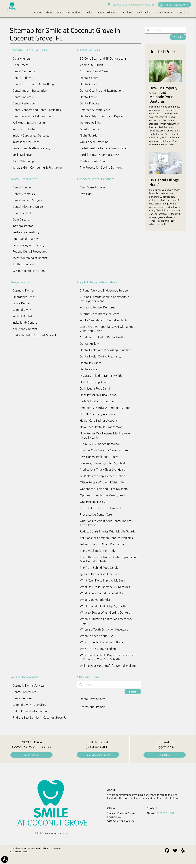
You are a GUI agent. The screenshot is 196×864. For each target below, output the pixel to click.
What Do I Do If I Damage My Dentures (105, 586)
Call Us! (176, 4)
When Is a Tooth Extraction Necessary (104, 629)
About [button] (49, 12)
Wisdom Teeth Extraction (29, 270)
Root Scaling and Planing (28, 245)
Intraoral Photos (23, 225)
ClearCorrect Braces (92, 187)
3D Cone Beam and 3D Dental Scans (103, 58)
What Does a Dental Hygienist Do (101, 593)
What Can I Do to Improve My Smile (103, 580)
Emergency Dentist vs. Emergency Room (105, 407)
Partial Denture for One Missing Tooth (104, 148)
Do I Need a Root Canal (95, 388)
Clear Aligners (21, 58)
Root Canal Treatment (27, 238)
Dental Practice (89, 103)
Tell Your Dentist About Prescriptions (103, 544)
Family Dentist (21, 303)
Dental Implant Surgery (27, 200)
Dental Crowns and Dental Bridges (35, 84)
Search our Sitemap (92, 706)
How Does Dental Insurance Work (101, 426)
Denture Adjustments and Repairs (101, 116)
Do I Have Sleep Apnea (94, 382)
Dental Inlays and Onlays (28, 206)
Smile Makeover (23, 154)
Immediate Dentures (26, 129)
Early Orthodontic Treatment (98, 401)
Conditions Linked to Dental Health (102, 337)
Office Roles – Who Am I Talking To (102, 482)
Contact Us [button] (183, 12)
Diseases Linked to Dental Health (101, 375)
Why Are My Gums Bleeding (98, 648)
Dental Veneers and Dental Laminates (37, 109)
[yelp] (183, 850)
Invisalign (86, 193)
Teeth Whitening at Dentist (30, 257)
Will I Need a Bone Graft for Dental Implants (108, 665)
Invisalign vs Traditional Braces (99, 456)
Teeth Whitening (23, 161)
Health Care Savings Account (98, 420)
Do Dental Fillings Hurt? (164, 182)
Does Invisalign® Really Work (98, 394)
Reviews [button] (127, 12)
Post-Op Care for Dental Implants (101, 508)
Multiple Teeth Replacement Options (103, 476)
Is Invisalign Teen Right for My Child (102, 463)
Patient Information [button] (68, 12)
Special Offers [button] (164, 12)
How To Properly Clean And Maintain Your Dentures (163, 94)
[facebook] (167, 850)
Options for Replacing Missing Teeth (103, 495)
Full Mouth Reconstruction (30, 122)
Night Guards (88, 135)
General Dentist (23, 309)
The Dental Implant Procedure (99, 550)
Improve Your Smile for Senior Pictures (104, 450)
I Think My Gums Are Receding (99, 443)
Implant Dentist (22, 316)
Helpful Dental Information (30, 711)
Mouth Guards (89, 129)
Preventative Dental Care (96, 514)
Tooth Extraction (23, 264)
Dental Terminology (92, 698)
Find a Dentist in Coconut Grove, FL (35, 335)
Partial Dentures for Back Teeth (100, 154)
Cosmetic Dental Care (94, 71)
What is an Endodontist (95, 599)
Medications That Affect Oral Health (103, 469)
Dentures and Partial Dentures (32, 116)
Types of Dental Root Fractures (99, 574)
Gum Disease (21, 219)
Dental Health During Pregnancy (100, 356)
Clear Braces (20, 64)
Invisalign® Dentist (25, 322)
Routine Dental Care (93, 161)
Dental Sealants (22, 213)
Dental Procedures (24, 691)
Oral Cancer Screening (94, 141)
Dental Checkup (90, 84)
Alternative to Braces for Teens (99, 313)
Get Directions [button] (31, 754)
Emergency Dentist (25, 296)
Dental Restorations (25, 103)
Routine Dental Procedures (30, 251)
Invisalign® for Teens (26, 141)
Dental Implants (23, 96)
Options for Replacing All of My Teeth (104, 488)
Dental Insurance (91, 362)
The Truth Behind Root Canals (99, 567)
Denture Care (88, 369)
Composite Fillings (91, 64)
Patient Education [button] (108, 12)
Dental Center (89, 77)
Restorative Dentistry (26, 232)
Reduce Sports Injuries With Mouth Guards (107, 531)
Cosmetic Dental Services (29, 685)
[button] (4, 859)
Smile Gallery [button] (144, 12)
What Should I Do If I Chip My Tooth (103, 606)
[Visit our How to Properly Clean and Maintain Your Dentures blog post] (165, 82)
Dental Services (22, 698)
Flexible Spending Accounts (97, 414)
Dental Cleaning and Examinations (102, 90)
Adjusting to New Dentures (97, 307)
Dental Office (88, 96)
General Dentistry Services (29, 704)
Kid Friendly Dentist (25, 328)
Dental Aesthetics (24, 71)
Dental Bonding (22, 187)
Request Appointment (98, 754)
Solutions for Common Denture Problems (106, 537)
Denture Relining (90, 122)
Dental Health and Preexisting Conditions (106, 350)
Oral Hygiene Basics (92, 501)
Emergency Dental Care (95, 109)
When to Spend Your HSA (96, 635)
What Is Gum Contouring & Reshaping (37, 167)
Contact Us (164, 754)
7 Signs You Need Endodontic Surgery (104, 290)
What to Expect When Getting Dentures (106, 612)
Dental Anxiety (89, 343)
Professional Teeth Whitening (31, 148)
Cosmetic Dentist (23, 290)
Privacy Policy (15, 851)
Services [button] (89, 12)
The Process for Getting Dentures (101, 167)
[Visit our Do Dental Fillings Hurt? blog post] (165, 174)
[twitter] (175, 850)
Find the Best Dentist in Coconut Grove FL (39, 717)
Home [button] (37, 12)
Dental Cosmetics (24, 193)
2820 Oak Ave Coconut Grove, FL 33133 (133, 4)
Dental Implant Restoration (30, 90)
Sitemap (26, 851)
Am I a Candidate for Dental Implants (103, 320)
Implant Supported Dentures (31, 135)
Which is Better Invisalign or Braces (102, 642)
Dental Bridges (22, 77)
